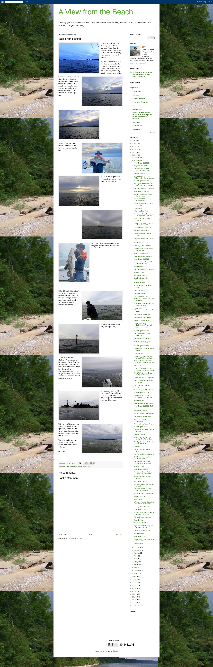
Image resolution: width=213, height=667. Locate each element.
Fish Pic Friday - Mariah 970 (143, 228)
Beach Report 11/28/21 (141, 191)
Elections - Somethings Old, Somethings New (143, 263)
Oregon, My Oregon (140, 275)
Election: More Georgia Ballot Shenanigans (143, 249)
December (137, 157)
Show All (152, 132)
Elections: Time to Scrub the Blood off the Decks (143, 489)
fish (76, 466)
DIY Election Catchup (141, 523)
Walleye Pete (86, 466)
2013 (134, 597)
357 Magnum (137, 91)
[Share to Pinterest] (93, 463)
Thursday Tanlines (140, 293)
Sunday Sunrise (139, 272)
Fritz (145, 46)
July (135, 556)
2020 (134, 577)
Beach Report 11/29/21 (141, 181)
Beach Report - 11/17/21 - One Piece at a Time (144, 304)
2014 (134, 594)
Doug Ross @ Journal (140, 102)
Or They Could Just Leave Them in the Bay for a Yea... (144, 177)
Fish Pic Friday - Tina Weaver (143, 493)
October (137, 547)
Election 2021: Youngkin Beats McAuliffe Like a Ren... (144, 513)
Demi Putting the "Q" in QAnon (144, 390)
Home (91, 534)
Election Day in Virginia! (142, 530)
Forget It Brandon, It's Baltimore (144, 403)
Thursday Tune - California (142, 246)
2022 (134, 152)
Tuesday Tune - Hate (141, 328)
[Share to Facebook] (91, 463)
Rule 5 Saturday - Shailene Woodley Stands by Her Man (144, 361)
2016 (134, 588)
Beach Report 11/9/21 (141, 427)
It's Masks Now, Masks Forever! (144, 424)
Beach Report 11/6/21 (141, 469)
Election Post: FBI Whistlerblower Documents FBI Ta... (143, 310)
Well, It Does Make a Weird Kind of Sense (143, 195)
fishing (80, 466)
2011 (134, 603)
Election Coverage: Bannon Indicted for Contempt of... (143, 357)
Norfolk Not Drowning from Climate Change (142, 458)
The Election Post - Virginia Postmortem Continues (143, 473)
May (135, 562)
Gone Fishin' (138, 499)
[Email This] (84, 463)
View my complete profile (138, 63)
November (137, 160)
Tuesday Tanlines (139, 173)
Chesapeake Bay (69, 466)
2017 (134, 585)
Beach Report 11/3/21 (141, 509)
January (137, 573)
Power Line (136, 129)
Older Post (118, 534)
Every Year (137, 365)
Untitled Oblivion (139, 283)
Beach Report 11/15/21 (141, 331)
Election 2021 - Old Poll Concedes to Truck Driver (143, 396)
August (136, 553)
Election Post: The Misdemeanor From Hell (143, 324)
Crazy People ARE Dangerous (144, 378)
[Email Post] (79, 463)
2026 (134, 141)
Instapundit (136, 122)
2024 (134, 146)
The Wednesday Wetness (142, 314)
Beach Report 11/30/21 (141, 163)
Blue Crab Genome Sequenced (140, 420)
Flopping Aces (137, 109)
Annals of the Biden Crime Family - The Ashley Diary (143, 438)
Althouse (136, 95)
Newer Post (63, 534)
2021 (134, 155)
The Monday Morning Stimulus (144, 188)
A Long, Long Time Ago (141, 507)
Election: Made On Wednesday (144, 413)
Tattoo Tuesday (139, 266)
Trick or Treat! (138, 544)
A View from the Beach (95, 12)
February (137, 570)
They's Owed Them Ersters (142, 317)
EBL (134, 106)
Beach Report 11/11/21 (141, 393)
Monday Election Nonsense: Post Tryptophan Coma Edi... (144, 184)
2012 (134, 600)
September (138, 550)
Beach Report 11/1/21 (141, 536)
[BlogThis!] (86, 463)
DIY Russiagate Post (140, 296)
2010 (134, 606)
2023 (134, 149)
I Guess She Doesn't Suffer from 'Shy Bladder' (142, 342)
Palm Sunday (138, 208)
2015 (134, 591)
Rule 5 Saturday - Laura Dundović (142, 219)
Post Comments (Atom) (75, 538)
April (135, 564)
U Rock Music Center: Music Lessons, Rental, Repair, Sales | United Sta (142, 74)
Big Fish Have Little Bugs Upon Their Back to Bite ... (144, 526)
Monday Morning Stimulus (142, 338)
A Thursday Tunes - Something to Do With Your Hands (144, 503)
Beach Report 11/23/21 (141, 259)
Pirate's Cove (137, 126)
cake (70, 378)
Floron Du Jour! (139, 520)
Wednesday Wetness (141, 253)
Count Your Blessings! (141, 243)
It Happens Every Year (141, 211)
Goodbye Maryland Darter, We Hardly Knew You (144, 443)
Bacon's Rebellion (139, 98)
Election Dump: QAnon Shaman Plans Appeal (142, 169)
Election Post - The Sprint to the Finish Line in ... (144, 540)
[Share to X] (88, 463)
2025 (134, 143)
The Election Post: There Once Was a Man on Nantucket (144, 215)
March (136, 567)
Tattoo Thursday (139, 400)
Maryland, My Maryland (141, 166)
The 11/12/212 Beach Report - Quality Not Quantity (144, 374)
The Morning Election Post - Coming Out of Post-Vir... (143, 462)
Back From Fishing (140, 496)
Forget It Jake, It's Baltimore (143, 256)
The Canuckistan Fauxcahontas (139, 199)
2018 (134, 582)
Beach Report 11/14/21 (141, 346)
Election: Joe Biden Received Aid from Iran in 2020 (143, 224)
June (136, 559)
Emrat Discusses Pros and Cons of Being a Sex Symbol (144, 369)
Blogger (115, 651)
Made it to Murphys (140, 290)
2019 (134, 580)
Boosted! (137, 446)
